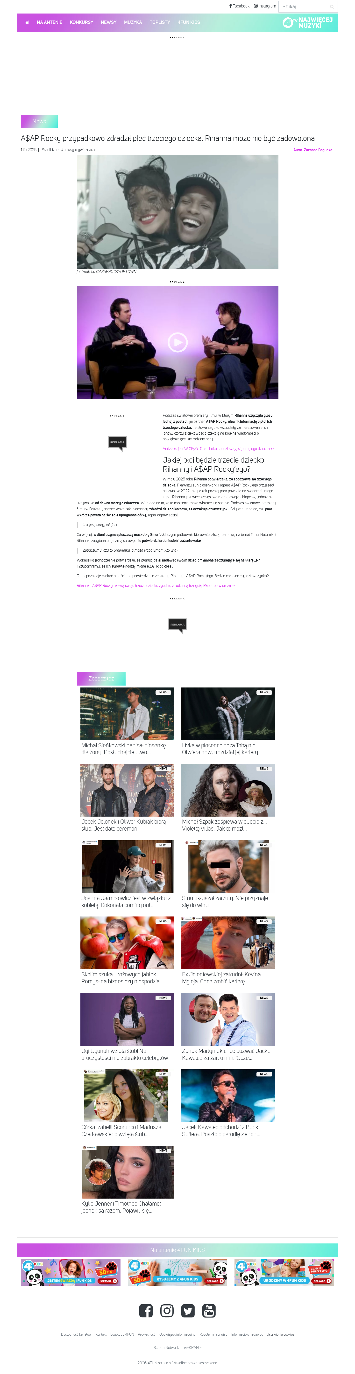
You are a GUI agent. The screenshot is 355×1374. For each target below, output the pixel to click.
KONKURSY (81, 22)
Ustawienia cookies (280, 1334)
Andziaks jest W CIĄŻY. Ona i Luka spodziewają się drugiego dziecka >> (218, 449)
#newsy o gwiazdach (78, 150)
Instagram (267, 6)
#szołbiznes (51, 150)
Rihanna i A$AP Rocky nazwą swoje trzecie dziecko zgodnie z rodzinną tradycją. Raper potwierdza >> (156, 586)
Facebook (241, 6)
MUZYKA (133, 22)
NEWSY (108, 22)
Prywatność (147, 1334)
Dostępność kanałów (76, 1334)
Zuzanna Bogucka (318, 150)
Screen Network (166, 1348)
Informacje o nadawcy (247, 1334)
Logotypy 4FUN (122, 1334)
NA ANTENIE (49, 22)
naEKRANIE (192, 1348)
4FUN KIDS (189, 22)
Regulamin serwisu (213, 1334)
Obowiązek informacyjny (177, 1334)
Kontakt (100, 1334)
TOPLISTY (160, 22)
